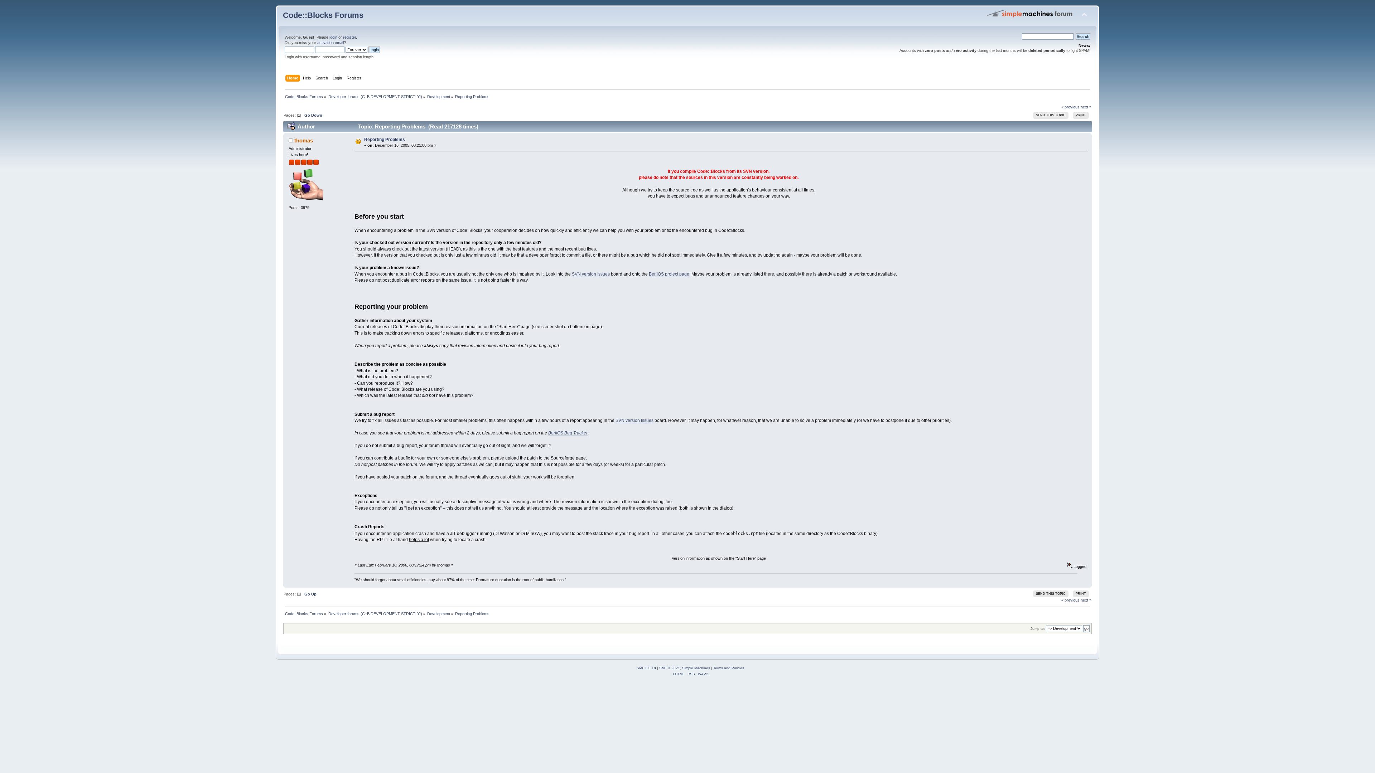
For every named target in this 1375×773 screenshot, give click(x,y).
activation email (330, 42)
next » (1086, 107)
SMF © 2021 (669, 668)
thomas (303, 140)
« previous (1070, 107)
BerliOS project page (669, 274)
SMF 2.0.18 (646, 668)
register (349, 37)
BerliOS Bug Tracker (568, 433)
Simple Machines (696, 668)
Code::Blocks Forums (323, 15)
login (333, 37)
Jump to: (1038, 629)
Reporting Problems (384, 139)
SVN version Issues (591, 274)
